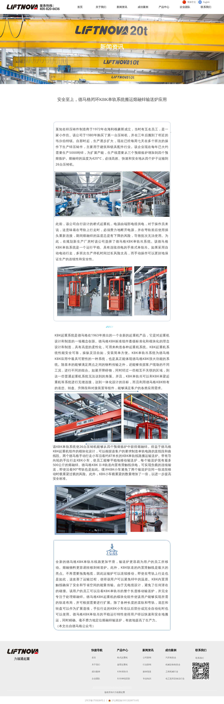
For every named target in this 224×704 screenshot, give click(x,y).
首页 (80, 7)
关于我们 (101, 7)
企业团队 (185, 7)
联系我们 (206, 7)
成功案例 (143, 7)
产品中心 (164, 7)
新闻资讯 (122, 7)
